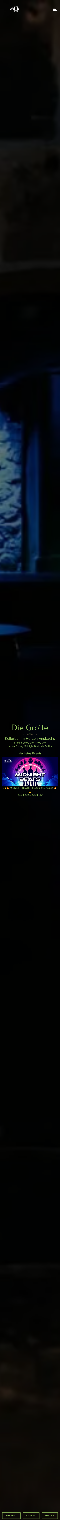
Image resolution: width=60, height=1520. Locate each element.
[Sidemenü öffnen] (55, 9)
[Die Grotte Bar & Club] (14, 11)
